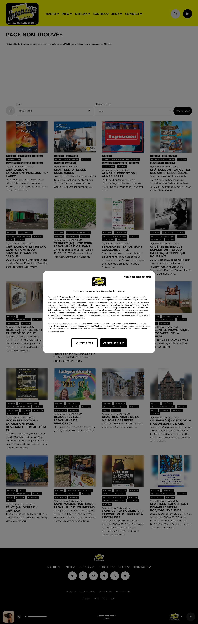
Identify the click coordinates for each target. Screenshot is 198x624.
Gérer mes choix (84, 342)
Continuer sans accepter (137, 276)
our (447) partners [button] (61, 297)
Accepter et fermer (113, 342)
